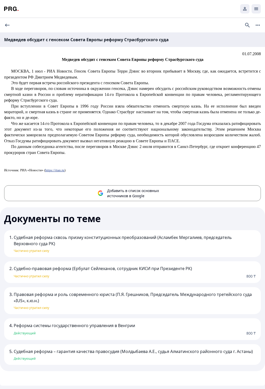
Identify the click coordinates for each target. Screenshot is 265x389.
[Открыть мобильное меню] (256, 8)
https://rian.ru (54, 170)
